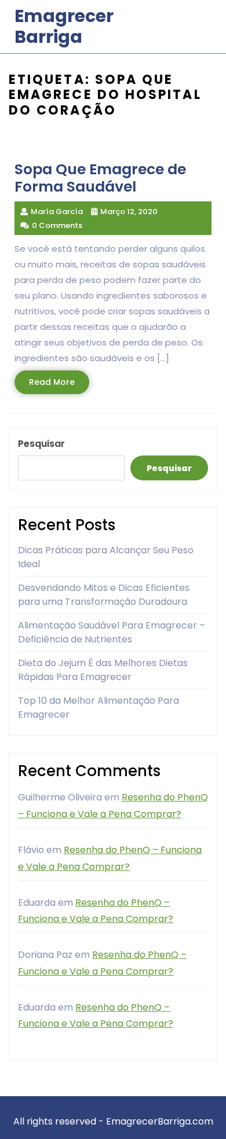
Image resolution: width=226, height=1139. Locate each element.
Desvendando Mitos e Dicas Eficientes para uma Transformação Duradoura (103, 594)
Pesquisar (41, 443)
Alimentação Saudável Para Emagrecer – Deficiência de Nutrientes (111, 632)
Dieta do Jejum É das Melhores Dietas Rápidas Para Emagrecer (103, 670)
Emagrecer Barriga (64, 26)
